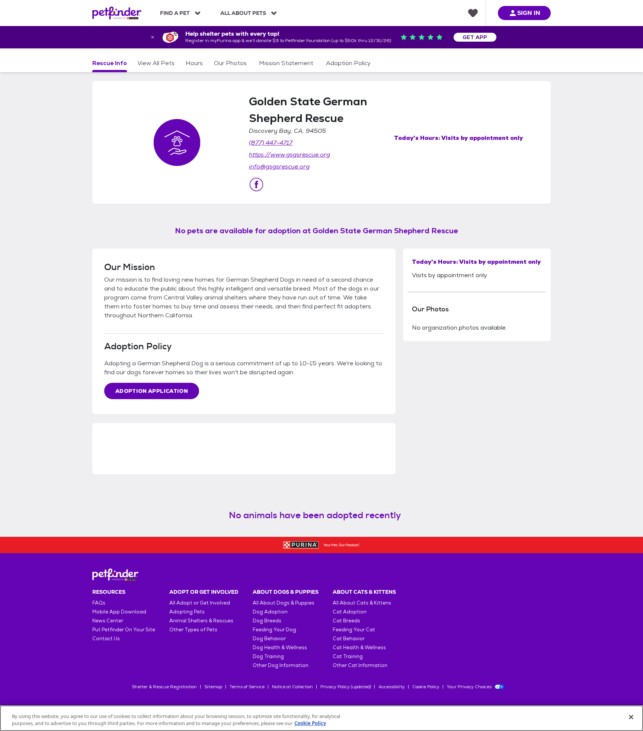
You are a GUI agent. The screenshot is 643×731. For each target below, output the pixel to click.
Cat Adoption (350, 612)
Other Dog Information (280, 665)
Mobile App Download (119, 612)
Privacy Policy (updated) (345, 687)
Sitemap (213, 687)
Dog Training (268, 656)
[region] (321, 718)
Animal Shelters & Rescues (201, 621)
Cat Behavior (349, 638)
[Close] (631, 717)
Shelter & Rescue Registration (164, 687)
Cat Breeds (346, 621)
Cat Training (348, 656)
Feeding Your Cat (354, 629)
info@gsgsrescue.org (279, 166)
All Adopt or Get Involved (199, 603)
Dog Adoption (270, 612)
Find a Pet (175, 13)
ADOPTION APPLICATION (151, 391)
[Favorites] (473, 13)
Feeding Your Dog (274, 629)
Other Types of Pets (193, 629)
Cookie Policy (425, 687)
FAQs (98, 603)
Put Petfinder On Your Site (123, 629)
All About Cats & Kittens (362, 603)
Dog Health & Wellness (280, 647)
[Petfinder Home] (116, 13)
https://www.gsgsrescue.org (289, 154)
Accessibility (391, 687)
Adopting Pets (187, 612)
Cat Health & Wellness (359, 647)
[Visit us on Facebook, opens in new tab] (256, 184)
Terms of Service (247, 687)
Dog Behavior (269, 638)
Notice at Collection (292, 687)
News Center (107, 621)
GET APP (475, 37)
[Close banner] (153, 37)
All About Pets (243, 13)
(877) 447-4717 (270, 143)
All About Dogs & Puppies (283, 603)
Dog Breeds (267, 621)
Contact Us (106, 638)
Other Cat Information (360, 665)
